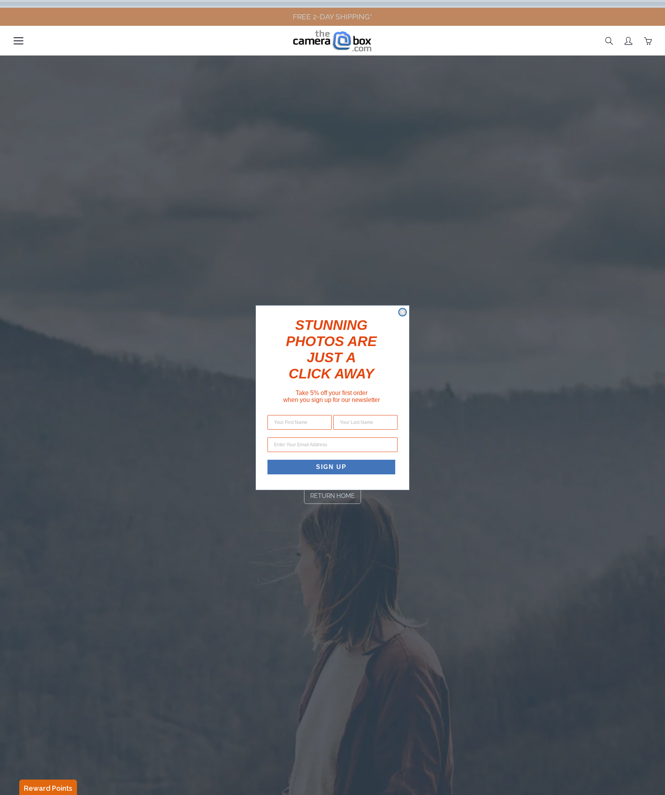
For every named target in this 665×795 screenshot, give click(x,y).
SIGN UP (331, 467)
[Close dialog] (402, 312)
